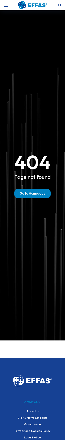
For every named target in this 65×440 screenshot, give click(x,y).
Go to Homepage (32, 193)
